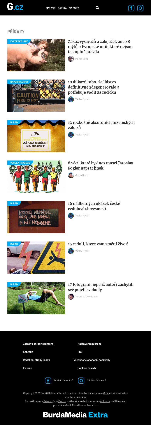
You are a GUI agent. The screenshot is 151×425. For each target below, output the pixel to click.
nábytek (73, 401)
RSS (80, 351)
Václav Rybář (82, 99)
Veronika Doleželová (86, 296)
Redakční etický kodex (36, 359)
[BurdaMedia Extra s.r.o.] (75, 414)
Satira (62, 8)
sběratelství (64, 405)
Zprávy (51, 8)
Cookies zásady (87, 368)
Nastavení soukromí (89, 343)
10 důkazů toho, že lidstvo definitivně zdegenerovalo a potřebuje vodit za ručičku (93, 87)
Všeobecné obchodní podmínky (91, 359)
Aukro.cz (105, 401)
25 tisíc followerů (96, 380)
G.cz (105, 393)
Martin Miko (81, 58)
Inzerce (27, 368)
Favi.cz (62, 401)
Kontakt (28, 351)
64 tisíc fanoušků (63, 380)
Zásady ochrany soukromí (38, 343)
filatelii (76, 405)
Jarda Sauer (82, 175)
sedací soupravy (89, 401)
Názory (74, 8)
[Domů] (15, 8)
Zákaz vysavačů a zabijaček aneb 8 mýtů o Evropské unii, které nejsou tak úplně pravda (100, 46)
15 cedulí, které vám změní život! (98, 244)
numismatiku (89, 405)
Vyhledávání (97, 8)
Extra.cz (47, 401)
